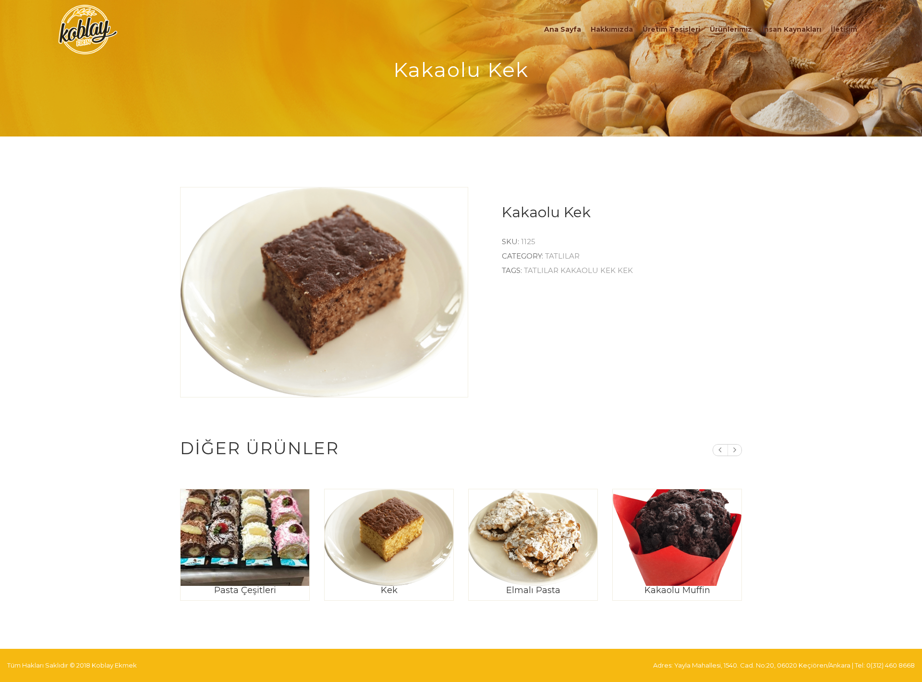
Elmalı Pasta (533, 590)
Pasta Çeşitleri (245, 590)
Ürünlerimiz (731, 29)
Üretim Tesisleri (671, 29)
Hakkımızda (612, 29)
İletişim (844, 29)
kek (625, 270)
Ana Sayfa (562, 29)
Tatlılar (562, 255)
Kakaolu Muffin (677, 590)
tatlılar (542, 270)
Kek (389, 590)
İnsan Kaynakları (791, 29)
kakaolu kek (589, 270)
